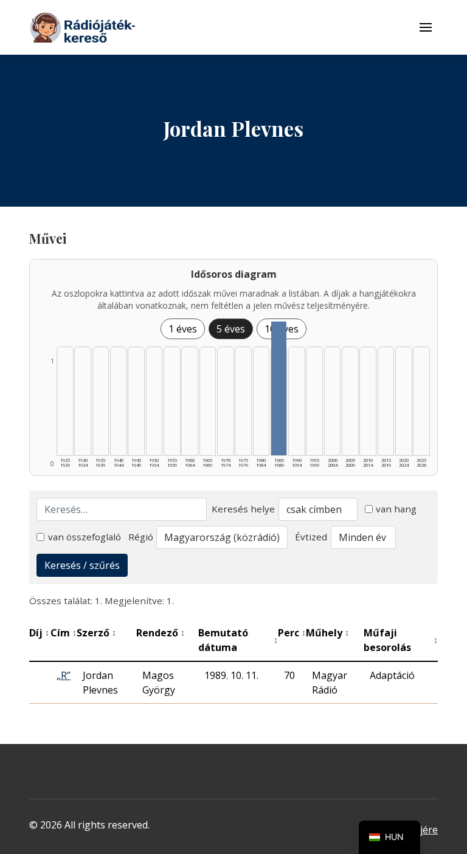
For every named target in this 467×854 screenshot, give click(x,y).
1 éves (182, 329)
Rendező (160, 632)
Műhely (327, 632)
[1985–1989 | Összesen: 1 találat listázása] (279, 388)
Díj (39, 632)
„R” (64, 675)
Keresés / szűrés (82, 565)
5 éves (230, 329)
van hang (396, 509)
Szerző (96, 632)
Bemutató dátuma (238, 640)
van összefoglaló (84, 537)
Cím (63, 632)
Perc (292, 632)
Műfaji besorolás (401, 640)
